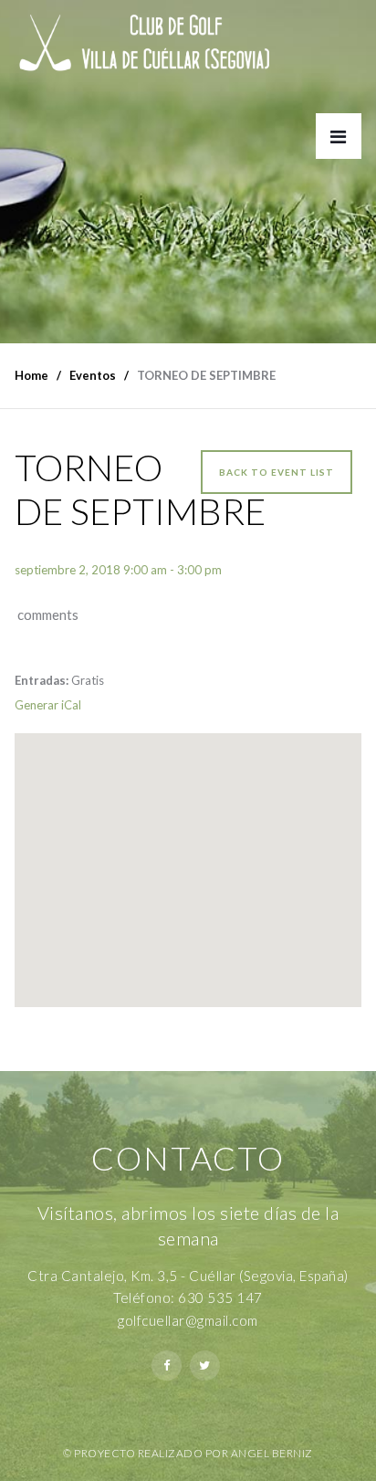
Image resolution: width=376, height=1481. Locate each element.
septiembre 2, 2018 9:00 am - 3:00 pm (118, 569)
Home (31, 375)
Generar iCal (48, 705)
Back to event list (276, 472)
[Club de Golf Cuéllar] (158, 46)
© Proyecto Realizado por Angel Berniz (188, 1453)
